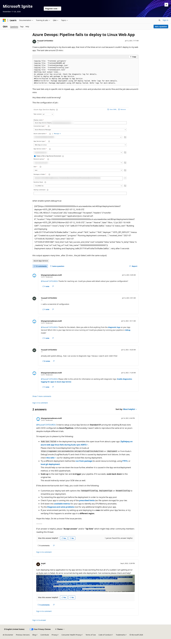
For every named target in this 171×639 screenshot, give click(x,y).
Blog (34, 635)
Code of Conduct (105, 635)
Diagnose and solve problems (60, 507)
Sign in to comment (40, 403)
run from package (83, 461)
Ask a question (161, 26)
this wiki (50, 457)
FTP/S (124, 461)
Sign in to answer (39, 620)
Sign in (165, 20)
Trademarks (120, 635)
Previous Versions (23, 635)
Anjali (43, 563)
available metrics (62, 503)
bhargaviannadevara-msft (51, 275)
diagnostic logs (114, 327)
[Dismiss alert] (166, 4)
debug (127, 330)
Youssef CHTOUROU (45, 41)
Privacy (54, 635)
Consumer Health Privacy (71, 635)
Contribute (44, 635)
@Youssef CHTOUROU (49, 281)
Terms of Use (91, 635)
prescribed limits (87, 500)
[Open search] (159, 20)
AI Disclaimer (8, 635)
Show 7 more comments (41, 396)
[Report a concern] (53, 286)
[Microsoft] (4, 20)
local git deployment (50, 464)
